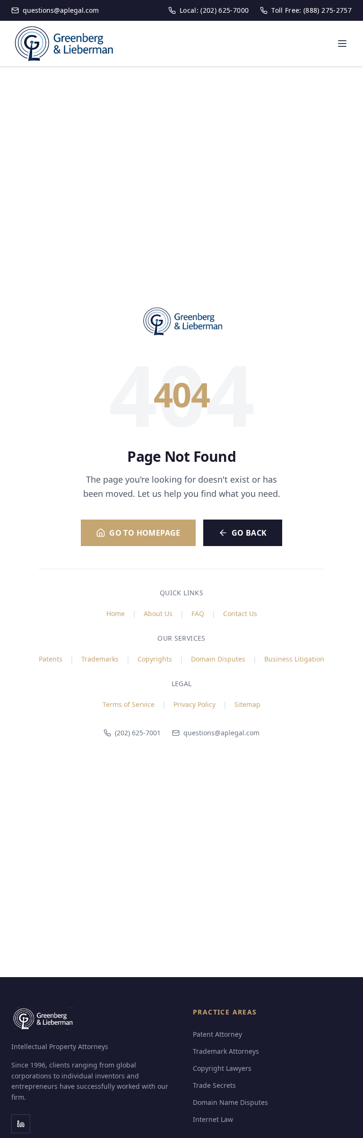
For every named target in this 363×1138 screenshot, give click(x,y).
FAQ (197, 613)
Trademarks (100, 658)
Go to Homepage (145, 533)
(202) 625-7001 (138, 732)
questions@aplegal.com (221, 732)
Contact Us (240, 613)
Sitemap (247, 704)
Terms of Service (129, 704)
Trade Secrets (214, 1085)
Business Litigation (294, 658)
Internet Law (213, 1119)
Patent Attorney (217, 1034)
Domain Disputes (218, 658)
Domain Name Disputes (230, 1102)
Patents (50, 658)
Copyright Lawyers (222, 1068)
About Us (158, 613)
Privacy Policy (194, 704)
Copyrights (155, 658)
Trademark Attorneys (226, 1051)
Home (115, 613)
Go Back (249, 533)
